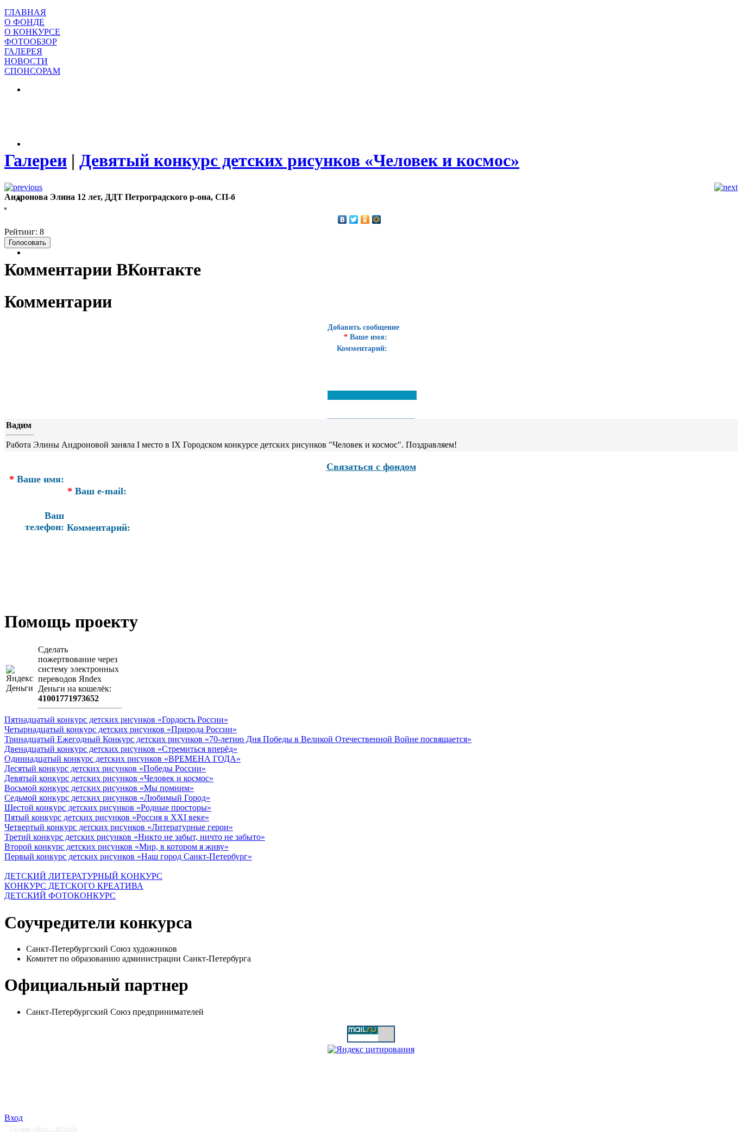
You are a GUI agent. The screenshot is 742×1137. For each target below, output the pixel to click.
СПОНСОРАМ (32, 71)
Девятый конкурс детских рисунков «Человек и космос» (108, 778)
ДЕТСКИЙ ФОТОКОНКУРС (60, 895)
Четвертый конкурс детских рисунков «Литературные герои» (118, 827)
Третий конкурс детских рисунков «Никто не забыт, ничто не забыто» (134, 836)
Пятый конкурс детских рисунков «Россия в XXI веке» (106, 817)
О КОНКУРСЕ (32, 31)
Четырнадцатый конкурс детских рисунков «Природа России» (120, 729)
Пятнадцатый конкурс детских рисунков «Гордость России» (116, 719)
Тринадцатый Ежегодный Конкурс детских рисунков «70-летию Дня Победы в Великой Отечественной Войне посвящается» (237, 739)
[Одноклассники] (365, 219)
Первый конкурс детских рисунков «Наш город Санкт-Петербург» (128, 856)
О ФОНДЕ (24, 22)
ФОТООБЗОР (30, 41)
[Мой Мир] (376, 219)
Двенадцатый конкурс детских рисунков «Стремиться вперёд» (120, 748)
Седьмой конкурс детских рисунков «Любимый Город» (107, 797)
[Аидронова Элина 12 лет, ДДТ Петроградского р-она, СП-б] (5, 206)
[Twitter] (354, 219)
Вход (13, 1117)
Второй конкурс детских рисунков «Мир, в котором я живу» (116, 846)
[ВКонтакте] (342, 219)
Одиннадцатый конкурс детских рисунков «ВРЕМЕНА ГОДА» (122, 758)
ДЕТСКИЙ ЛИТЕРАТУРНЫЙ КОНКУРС (83, 876)
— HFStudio (44, 1129)
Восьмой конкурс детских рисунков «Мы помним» (99, 788)
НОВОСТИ (26, 61)
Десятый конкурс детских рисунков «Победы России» (105, 768)
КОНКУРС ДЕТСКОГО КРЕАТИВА (73, 885)
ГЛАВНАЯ (25, 12)
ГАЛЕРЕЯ (23, 51)
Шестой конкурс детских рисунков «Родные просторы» (107, 807)
